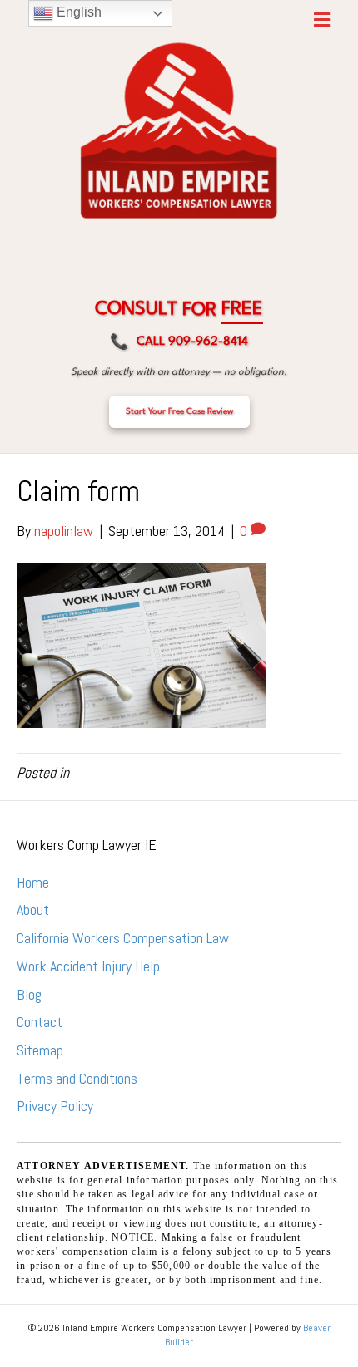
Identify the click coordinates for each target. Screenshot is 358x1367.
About (33, 909)
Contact (39, 1021)
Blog (29, 994)
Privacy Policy (55, 1105)
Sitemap (40, 1050)
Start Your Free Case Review (179, 411)
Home (33, 882)
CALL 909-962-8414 (179, 343)
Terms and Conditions (77, 1078)
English (77, 12)
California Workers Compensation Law (123, 937)
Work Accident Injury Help (88, 966)
